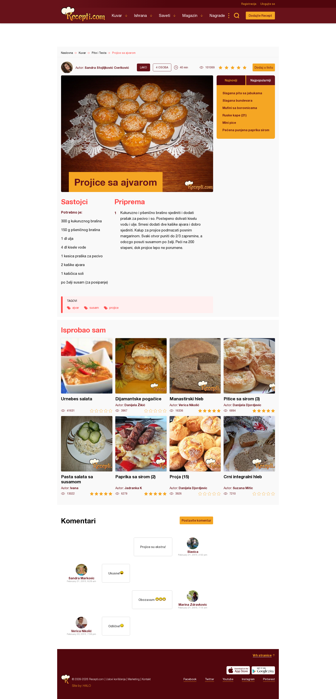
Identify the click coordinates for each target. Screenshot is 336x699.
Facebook (190, 679)
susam (94, 307)
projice (114, 307)
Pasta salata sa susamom (86, 456)
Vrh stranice (262, 655)
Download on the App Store (238, 670)
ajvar (75, 307)
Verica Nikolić (81, 631)
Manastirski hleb (195, 375)
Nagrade (217, 15)
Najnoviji (231, 80)
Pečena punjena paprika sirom (245, 130)
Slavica (192, 551)
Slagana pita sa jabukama (242, 93)
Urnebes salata (86, 375)
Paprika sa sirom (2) (141, 456)
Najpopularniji (260, 80)
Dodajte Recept (260, 15)
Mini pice (229, 122)
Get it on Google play (263, 670)
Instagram (248, 679)
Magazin (189, 15)
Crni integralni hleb (249, 456)
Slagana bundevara (237, 100)
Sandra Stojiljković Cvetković (107, 67)
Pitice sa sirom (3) (249, 375)
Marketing (134, 679)
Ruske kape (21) (234, 115)
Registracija (248, 3)
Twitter (209, 679)
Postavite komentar (196, 520)
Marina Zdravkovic (192, 604)
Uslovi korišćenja (116, 679)
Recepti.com (83, 14)
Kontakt (146, 679)
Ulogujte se (267, 3)
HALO (87, 685)
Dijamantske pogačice (141, 375)
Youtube (228, 679)
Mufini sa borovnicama (239, 108)
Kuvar (117, 15)
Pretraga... (236, 15)
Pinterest (269, 679)
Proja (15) (195, 456)
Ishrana (140, 15)
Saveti (164, 15)
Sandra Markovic (81, 578)
